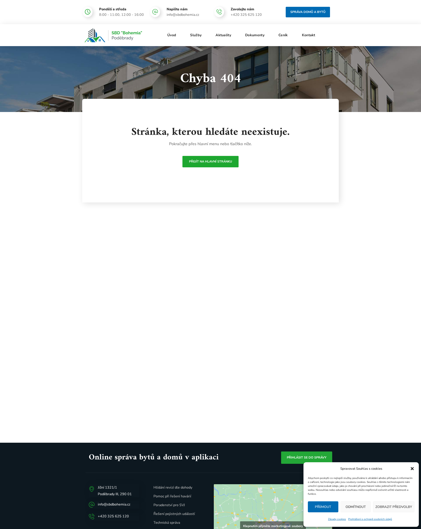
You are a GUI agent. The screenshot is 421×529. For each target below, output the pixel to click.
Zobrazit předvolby (393, 507)
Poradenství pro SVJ (169, 505)
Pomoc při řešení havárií (172, 496)
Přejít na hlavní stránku (210, 161)
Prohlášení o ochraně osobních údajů (370, 519)
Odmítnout (356, 507)
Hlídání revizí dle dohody (172, 487)
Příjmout (323, 507)
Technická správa (166, 522)
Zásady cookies (337, 519)
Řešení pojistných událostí (174, 513)
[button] (412, 468)
